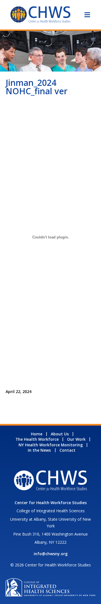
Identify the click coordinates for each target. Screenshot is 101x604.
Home (36, 434)
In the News (39, 450)
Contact (67, 450)
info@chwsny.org (51, 553)
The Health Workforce (37, 439)
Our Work (76, 439)
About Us (60, 434)
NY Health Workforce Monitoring (51, 444)
